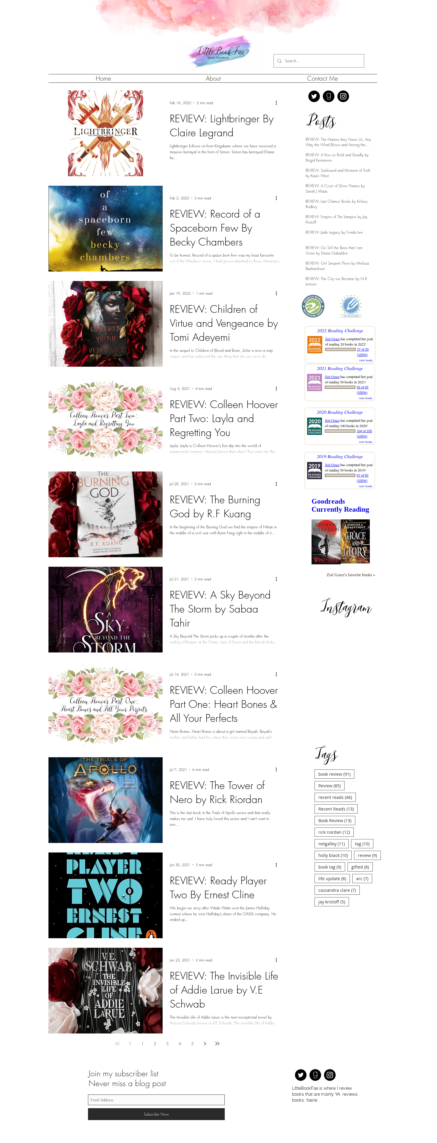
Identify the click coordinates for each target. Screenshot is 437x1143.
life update (334, 767)
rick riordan (336, 720)
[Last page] (217, 1043)
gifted (362, 755)
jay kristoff (333, 790)
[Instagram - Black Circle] (343, 96)
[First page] (117, 1043)
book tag (331, 755)
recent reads (337, 685)
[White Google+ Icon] (358, 7)
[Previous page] (130, 1043)
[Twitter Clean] (345, 7)
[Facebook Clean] (351, 7)
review (369, 744)
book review (336, 662)
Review (331, 674)
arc (364, 767)
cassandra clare (339, 778)
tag (364, 732)
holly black (335, 744)
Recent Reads (338, 697)
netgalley (333, 732)
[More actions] (278, 102)
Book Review (336, 709)
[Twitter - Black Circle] (314, 96)
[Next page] (204, 1043)
